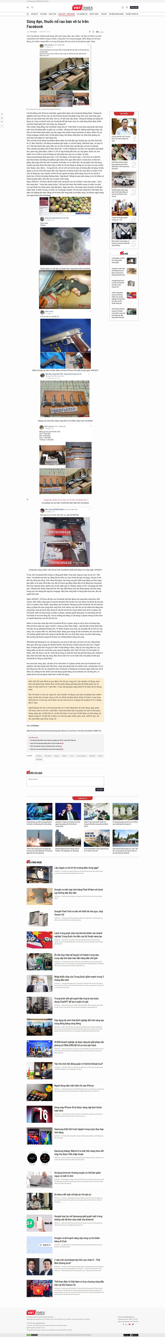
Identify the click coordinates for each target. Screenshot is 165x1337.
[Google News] (100, 32)
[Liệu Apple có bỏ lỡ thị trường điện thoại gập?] (131, 261)
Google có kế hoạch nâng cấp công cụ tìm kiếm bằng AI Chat (77, 1239)
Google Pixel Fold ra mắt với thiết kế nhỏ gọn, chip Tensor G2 (118, 284)
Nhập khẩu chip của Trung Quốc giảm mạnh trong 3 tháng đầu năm (79, 978)
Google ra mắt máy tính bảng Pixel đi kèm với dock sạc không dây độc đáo (118, 272)
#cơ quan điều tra (82, 756)
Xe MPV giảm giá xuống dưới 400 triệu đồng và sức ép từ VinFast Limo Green (120, 193)
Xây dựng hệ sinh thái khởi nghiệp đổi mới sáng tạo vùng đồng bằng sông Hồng (79, 1022)
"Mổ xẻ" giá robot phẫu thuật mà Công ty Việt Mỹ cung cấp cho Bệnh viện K (96, 824)
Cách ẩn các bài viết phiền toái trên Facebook (45, 749)
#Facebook (48, 756)
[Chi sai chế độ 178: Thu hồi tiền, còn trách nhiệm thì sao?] (124, 126)
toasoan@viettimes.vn (128, 1317)
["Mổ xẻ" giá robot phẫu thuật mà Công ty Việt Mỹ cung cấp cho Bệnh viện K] (97, 811)
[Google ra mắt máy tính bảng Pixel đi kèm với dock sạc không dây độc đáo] (131, 271)
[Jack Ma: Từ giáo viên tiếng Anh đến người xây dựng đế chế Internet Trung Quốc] (68, 811)
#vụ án (72, 756)
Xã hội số (34, 14)
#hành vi (100, 756)
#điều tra (64, 756)
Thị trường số (82, 14)
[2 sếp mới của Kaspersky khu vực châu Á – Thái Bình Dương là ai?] (39, 1266)
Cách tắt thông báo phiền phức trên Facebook (46, 743)
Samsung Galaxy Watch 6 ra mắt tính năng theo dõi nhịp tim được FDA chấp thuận (79, 1152)
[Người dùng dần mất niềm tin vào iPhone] (39, 1092)
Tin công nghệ (35, 862)
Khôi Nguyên (33, 31)
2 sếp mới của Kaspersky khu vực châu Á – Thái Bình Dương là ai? (77, 1261)
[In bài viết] (93, 32)
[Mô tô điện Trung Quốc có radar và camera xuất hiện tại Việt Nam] (124, 231)
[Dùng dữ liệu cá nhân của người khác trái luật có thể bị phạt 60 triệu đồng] (39, 811)
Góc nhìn (43, 14)
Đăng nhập (134, 7)
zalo (126, 1324)
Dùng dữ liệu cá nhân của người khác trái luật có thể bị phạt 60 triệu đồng (39, 823)
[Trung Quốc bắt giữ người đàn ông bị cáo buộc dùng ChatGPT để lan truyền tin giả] (39, 1005)
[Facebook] (90, 32)
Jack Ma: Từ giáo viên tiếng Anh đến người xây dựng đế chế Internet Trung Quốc (67, 824)
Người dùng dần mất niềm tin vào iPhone (74, 1085)
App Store (126, 1335)
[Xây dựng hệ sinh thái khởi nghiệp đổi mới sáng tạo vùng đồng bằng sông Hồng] (39, 1027)
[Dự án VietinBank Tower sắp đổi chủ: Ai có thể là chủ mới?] (97, 838)
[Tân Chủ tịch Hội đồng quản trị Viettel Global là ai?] (39, 1070)
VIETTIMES (82, 7)
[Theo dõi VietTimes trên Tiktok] (133, 1324)
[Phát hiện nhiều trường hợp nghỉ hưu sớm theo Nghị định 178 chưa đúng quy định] (124, 152)
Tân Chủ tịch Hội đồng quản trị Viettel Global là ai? (78, 1063)
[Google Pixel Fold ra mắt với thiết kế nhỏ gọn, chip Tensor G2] (131, 283)
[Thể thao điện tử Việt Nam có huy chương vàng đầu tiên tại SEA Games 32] (39, 1288)
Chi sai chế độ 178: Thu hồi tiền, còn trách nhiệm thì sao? (121, 139)
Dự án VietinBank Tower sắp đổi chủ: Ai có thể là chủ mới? (96, 850)
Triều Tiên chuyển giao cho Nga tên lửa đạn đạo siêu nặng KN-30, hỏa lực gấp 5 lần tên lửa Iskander (39, 851)
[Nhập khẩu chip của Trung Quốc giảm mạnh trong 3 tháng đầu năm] (39, 983)
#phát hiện (92, 756)
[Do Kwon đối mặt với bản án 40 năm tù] (39, 1201)
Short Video (94, 14)
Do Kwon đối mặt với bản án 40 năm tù (72, 1194)
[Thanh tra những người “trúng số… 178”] (124, 207)
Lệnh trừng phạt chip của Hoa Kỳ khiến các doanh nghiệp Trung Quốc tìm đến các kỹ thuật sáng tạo (118, 298)
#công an (56, 756)
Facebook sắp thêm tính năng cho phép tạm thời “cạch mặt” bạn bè (53, 740)
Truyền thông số (132, 14)
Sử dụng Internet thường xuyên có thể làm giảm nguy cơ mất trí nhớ (77, 1174)
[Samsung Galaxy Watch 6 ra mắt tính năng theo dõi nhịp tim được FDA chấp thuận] (39, 1157)
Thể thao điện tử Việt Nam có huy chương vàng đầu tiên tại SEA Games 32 (79, 1283)
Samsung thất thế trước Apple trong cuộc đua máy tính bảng (79, 1131)
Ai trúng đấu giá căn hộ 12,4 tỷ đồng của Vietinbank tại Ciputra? (125, 823)
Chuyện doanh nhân (116, 14)
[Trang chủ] (28, 14)
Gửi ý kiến (99, 789)
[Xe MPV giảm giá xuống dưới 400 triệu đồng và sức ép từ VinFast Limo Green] (124, 180)
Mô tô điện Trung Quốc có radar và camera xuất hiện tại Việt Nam (121, 243)
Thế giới (104, 14)
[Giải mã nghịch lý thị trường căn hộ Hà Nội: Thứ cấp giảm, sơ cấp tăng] (68, 838)
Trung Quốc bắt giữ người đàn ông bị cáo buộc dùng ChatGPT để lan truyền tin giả (76, 1000)
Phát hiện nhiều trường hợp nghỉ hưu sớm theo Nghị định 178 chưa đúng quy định (120, 165)
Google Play (134, 1335)
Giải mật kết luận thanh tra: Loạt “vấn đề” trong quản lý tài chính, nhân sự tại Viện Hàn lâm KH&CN (125, 851)
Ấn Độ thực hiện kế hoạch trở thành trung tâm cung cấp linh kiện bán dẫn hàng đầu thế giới (118, 313)
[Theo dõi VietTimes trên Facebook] (123, 1324)
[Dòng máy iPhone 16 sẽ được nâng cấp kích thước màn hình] (39, 1114)
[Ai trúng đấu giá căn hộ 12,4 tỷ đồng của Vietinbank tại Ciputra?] (125, 811)
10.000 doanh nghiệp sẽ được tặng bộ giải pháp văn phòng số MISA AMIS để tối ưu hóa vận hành (79, 1043)
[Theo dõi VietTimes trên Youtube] (129, 1324)
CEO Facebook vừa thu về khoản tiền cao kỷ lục (46, 746)
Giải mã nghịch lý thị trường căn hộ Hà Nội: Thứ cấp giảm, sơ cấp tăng (67, 850)
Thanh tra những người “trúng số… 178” (119, 219)
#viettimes (39, 756)
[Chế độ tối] (127, 7)
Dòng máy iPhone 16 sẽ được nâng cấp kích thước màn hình (78, 1109)
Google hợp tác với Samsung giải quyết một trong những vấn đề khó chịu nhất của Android (78, 1218)
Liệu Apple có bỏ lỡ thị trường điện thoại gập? (118, 260)
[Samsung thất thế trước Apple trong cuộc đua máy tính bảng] (39, 1136)
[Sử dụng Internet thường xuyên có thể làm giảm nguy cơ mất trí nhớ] (39, 1179)
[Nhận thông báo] (123, 7)
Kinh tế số (52, 14)
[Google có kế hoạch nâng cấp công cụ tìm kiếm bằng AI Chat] (39, 1244)
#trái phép (39, 759)
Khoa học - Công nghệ (66, 14)
